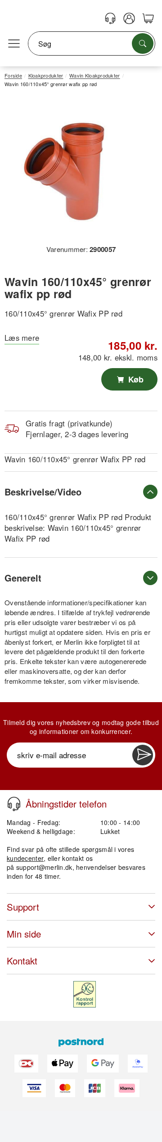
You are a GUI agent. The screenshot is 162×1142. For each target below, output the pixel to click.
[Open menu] (14, 44)
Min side (24, 933)
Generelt (22, 577)
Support (23, 906)
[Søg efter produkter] (142, 43)
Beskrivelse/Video (42, 491)
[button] (77, 169)
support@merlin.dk (44, 867)
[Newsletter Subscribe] (142, 755)
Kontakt (22, 960)
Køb (135, 379)
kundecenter (25, 858)
